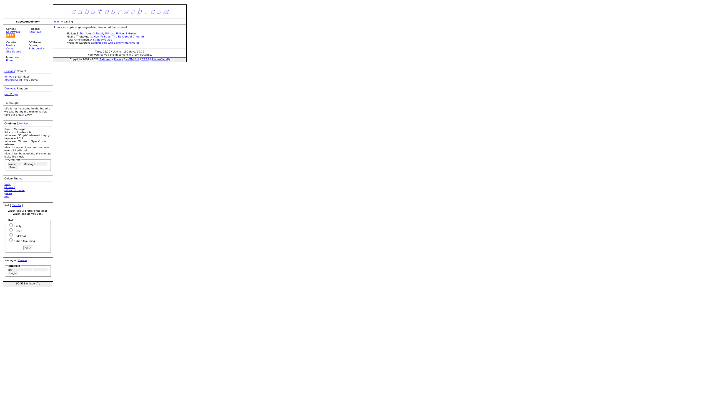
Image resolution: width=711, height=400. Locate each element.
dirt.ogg (9, 76)
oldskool (9, 187)
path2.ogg (11, 94)
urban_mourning (15, 190)
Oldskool (20, 236)
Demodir (9, 70)
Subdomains (37, 48)
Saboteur (105, 59)
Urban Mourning (24, 240)
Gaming (34, 45)
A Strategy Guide (101, 39)
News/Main (13, 31)
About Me (35, 31)
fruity (7, 184)
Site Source (13, 51)
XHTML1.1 (132, 59)
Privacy (118, 59)
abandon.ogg (13, 79)
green (8, 193)
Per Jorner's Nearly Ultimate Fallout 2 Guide (108, 33)
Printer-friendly (161, 59)
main (57, 21)
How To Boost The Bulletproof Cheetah (119, 36)
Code (9, 48)
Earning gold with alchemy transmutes (115, 42)
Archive (23, 123)
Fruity (17, 226)
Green (18, 230)
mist (6, 196)
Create (22, 260)
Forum (10, 60)
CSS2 (145, 59)
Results (16, 205)
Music (9, 45)
